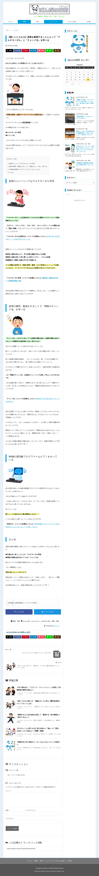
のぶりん (57, 626)
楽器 (53, 621)
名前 (7, 810)
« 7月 (72, 84)
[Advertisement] (79, 214)
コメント (8, 790)
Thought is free (60, 871)
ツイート (67, 194)
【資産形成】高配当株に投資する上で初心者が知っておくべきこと (84, 164)
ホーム (10, 30)
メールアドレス (30, 810)
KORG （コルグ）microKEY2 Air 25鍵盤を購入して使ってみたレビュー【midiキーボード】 (85, 132)
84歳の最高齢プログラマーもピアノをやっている (24, 169)
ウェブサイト (10, 818)
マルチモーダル (45, 621)
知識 (17, 30)
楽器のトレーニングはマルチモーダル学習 (21, 163)
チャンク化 (26, 621)
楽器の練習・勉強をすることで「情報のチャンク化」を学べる (27, 166)
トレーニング (35, 621)
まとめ (10, 172)
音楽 (18, 621)
